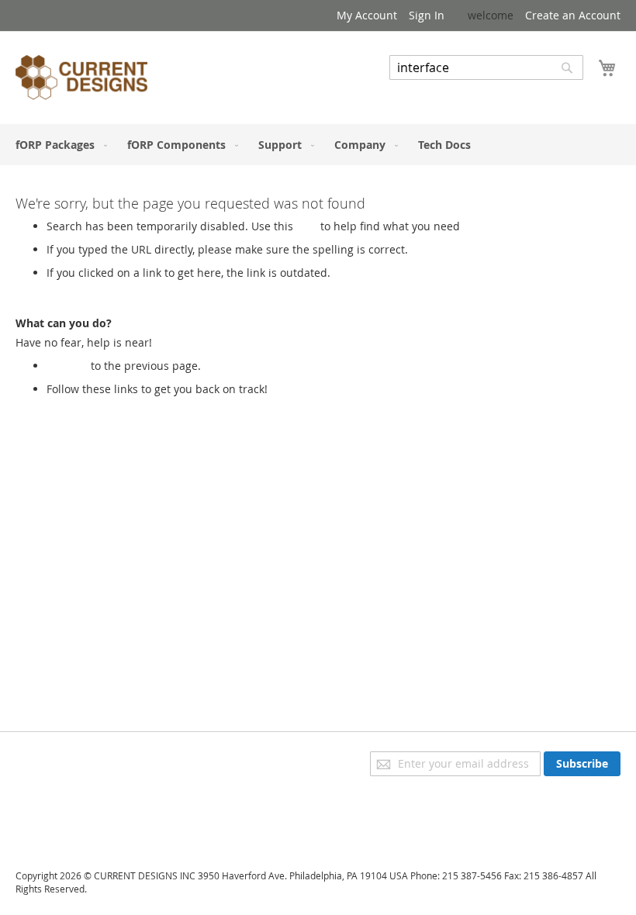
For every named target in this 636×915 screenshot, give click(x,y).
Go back (67, 365)
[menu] (318, 144)
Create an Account (572, 15)
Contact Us (43, 824)
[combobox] (486, 67)
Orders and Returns (67, 802)
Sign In (426, 15)
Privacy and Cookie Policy (80, 758)
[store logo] (81, 80)
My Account (367, 15)
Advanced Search (434, 91)
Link (306, 226)
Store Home (77, 404)
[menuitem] (58, 144)
